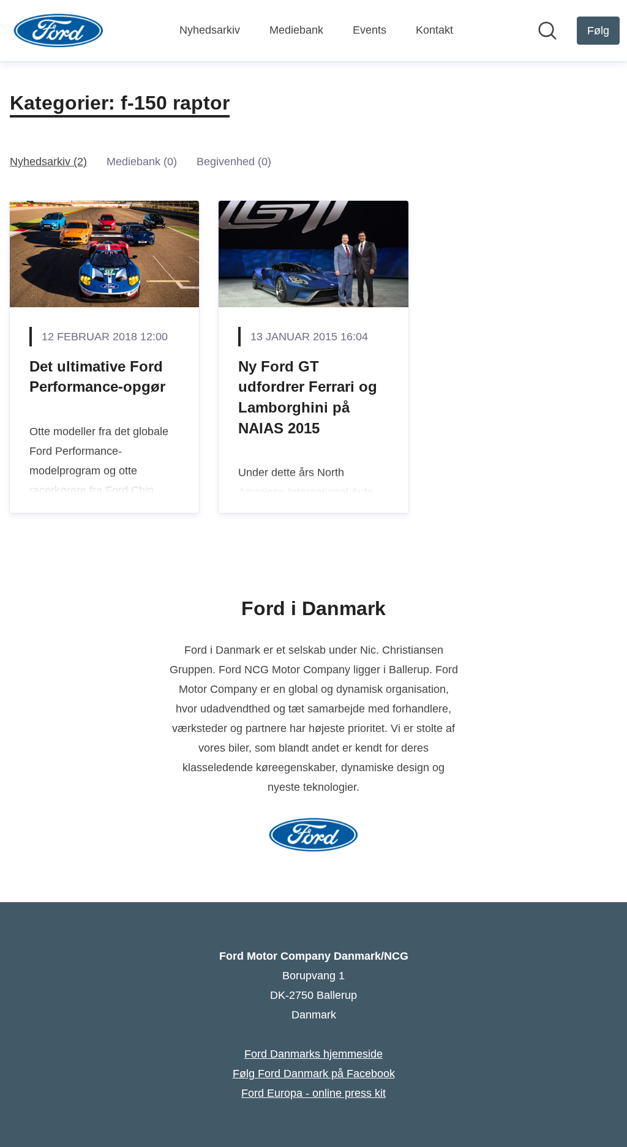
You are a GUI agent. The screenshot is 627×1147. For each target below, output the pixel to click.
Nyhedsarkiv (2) (48, 161)
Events (369, 30)
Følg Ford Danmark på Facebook (314, 1073)
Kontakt (434, 30)
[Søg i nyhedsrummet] (547, 30)
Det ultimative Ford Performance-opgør (97, 376)
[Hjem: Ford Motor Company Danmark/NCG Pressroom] (58, 30)
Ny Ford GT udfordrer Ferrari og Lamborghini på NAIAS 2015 (307, 397)
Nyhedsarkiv (209, 30)
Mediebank (296, 30)
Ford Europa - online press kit (313, 1093)
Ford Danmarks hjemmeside (313, 1054)
